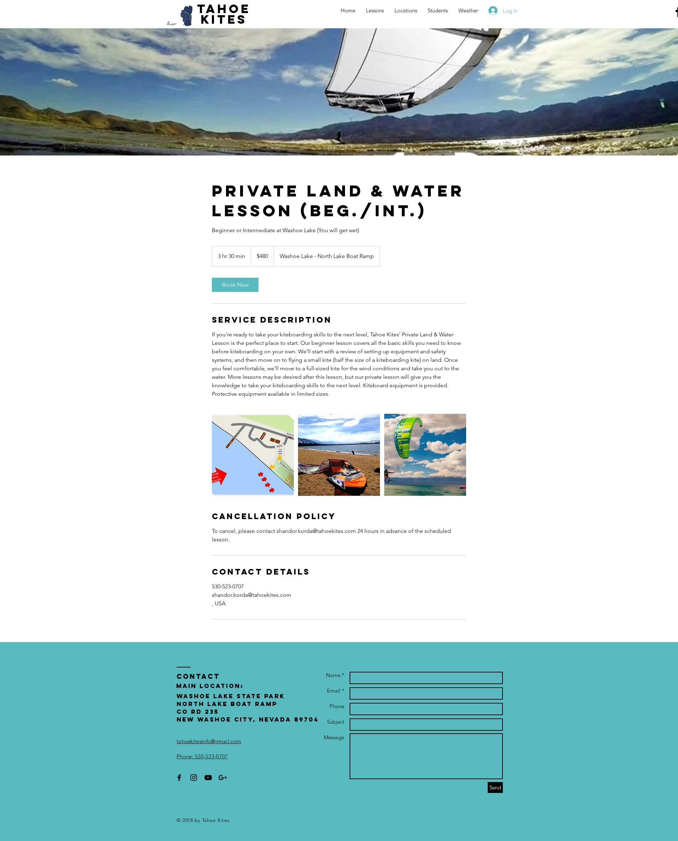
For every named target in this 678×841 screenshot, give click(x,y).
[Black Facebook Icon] (179, 777)
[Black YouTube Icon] (208, 777)
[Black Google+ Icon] (222, 777)
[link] (235, 285)
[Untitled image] (253, 455)
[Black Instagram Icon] (193, 777)
